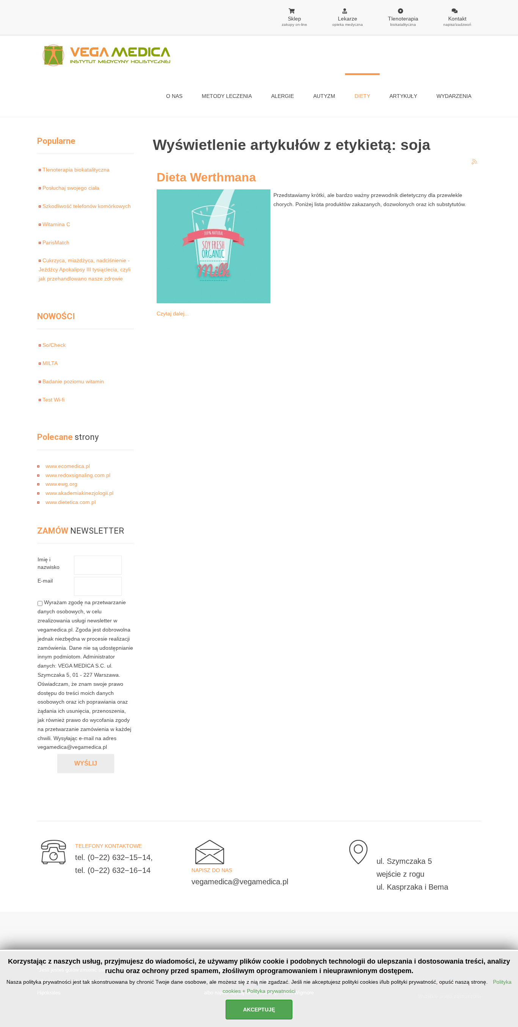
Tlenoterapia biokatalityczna (76, 170)
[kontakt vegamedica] (51, 852)
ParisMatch (55, 242)
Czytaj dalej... (173, 313)
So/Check (54, 345)
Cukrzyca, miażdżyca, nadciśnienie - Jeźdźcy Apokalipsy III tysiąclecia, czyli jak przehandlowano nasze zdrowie (84, 269)
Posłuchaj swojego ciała (70, 188)
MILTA (50, 363)
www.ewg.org (61, 484)
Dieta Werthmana (206, 177)
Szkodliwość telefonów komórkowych (86, 206)
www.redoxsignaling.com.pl (78, 475)
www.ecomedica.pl (68, 466)
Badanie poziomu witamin (73, 381)
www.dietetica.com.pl (71, 502)
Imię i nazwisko (49, 563)
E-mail (45, 581)
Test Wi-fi (53, 400)
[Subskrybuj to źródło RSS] (475, 162)
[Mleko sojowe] (211, 246)
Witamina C (56, 224)
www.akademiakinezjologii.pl (79, 493)
